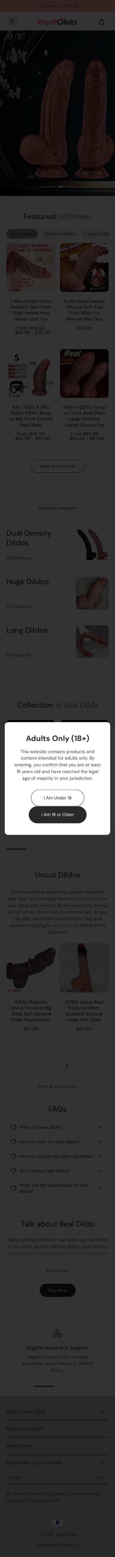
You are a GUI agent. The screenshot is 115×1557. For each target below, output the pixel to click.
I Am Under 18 (58, 798)
